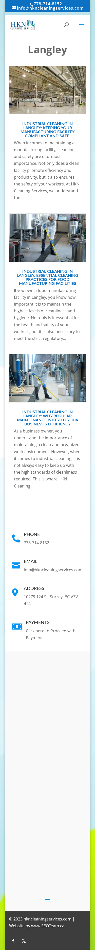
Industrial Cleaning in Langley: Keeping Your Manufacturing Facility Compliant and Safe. (47, 130)
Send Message (62, 810)
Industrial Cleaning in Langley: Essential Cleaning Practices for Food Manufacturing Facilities (47, 277)
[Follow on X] (24, 941)
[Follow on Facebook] (13, 941)
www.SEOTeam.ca (47, 926)
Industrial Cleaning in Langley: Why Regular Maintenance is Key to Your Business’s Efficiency (47, 418)
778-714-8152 (48, 4)
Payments (38, 622)
